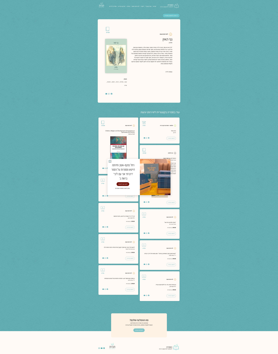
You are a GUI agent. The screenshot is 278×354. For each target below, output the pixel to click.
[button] (110, 161)
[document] (139, 177)
